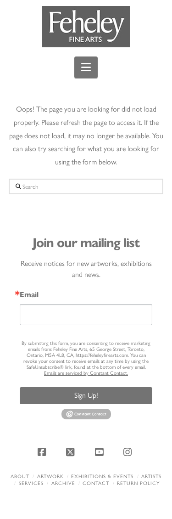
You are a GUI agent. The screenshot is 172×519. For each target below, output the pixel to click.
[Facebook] (43, 452)
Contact (96, 483)
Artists (151, 477)
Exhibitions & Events (102, 477)
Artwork (50, 477)
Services (31, 483)
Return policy (138, 483)
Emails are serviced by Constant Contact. (86, 373)
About (20, 477)
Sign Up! (86, 395)
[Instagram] (129, 452)
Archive (63, 483)
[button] (86, 67)
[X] (71, 452)
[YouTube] (100, 452)
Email (29, 295)
